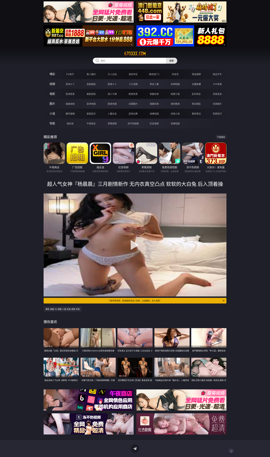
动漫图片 (133, 103)
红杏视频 (154, 123)
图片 (52, 104)
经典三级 (175, 93)
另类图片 (217, 103)
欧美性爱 (133, 93)
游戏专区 (133, 74)
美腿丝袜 (154, 103)
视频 (52, 84)
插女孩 (70, 123)
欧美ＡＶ (112, 84)
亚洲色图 (91, 103)
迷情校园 (154, 113)
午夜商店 (91, 123)
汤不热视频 (133, 123)
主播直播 (196, 84)
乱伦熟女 (196, 93)
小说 (52, 113)
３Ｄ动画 (133, 84)
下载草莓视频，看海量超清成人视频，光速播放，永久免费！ (135, 300)
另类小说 (175, 113)
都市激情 (70, 113)
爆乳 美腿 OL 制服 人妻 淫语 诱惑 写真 (63, 309)
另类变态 (217, 93)
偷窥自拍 (70, 103)
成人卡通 (112, 93)
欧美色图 (112, 103)
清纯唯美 (175, 103)
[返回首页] (231, 450)
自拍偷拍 (91, 84)
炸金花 (175, 74)
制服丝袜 (154, 93)
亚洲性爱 (70, 93)
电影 (52, 94)
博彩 (52, 74)
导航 (52, 123)
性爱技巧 (217, 113)
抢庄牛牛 (217, 74)
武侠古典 (133, 113)
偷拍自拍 (91, 93)
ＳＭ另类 (217, 84)
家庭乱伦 (91, 113)
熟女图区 (196, 103)
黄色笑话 (196, 113)
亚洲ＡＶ (70, 84)
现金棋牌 (196, 74)
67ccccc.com (135, 53)
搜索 (171, 60)
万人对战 (112, 74)
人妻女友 (112, 113)
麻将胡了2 (154, 74)
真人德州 (91, 74)
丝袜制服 (175, 84)
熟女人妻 (154, 84)
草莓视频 (112, 123)
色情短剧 (175, 123)
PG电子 (70, 74)
